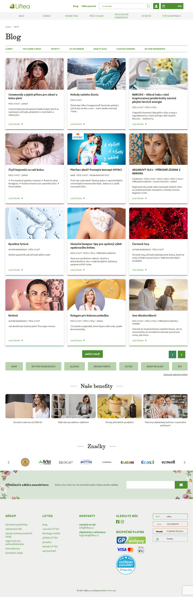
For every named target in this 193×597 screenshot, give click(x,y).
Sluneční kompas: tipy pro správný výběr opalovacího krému (96, 245)
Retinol (13, 315)
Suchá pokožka (161, 181)
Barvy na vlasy (155, 366)
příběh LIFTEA (50, 537)
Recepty (55, 48)
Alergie (74, 366)
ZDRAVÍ (46, 15)
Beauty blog (100, 48)
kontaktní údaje (14, 553)
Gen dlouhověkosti (144, 315)
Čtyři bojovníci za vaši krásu (26, 169)
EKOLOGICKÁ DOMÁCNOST (121, 16)
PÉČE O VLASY (96, 15)
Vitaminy (136, 323)
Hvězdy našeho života (84, 94)
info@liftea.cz (86, 527)
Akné (72, 175)
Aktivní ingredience (155, 48)
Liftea (8, 27)
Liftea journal (88, 6)
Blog (75, 6)
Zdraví (24, 103)
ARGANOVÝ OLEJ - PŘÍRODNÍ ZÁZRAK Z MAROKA (156, 171)
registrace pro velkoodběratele (14, 542)
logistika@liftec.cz (89, 535)
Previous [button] (8, 462)
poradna (46, 542)
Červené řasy (140, 244)
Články (9, 48)
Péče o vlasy (176, 179)
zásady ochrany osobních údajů (18, 535)
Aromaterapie (102, 366)
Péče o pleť (14, 103)
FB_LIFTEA (117, 522)
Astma (128, 366)
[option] (24, 462)
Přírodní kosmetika (142, 181)
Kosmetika (137, 179)
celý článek (14, 124)
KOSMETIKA (71, 15)
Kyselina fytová (18, 244)
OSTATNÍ (146, 15)
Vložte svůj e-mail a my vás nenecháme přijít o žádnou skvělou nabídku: (86, 484)
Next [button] (185, 462)
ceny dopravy (12, 548)
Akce (21, 15)
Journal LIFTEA (50, 529)
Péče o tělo (151, 107)
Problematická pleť (99, 175)
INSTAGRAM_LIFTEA (122, 522)
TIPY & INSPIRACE (171, 15)
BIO (180, 366)
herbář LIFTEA (50, 546)
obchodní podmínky (16, 524)
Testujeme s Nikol (31, 48)
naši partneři (49, 551)
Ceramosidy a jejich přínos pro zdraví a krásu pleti (32, 96)
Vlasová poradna (126, 48)
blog (44, 524)
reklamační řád (13, 529)
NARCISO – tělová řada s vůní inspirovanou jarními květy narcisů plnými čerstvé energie (154, 98)
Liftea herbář (76, 48)
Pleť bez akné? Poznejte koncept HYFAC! (96, 169)
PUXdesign (111, 590)
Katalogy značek (51, 533)
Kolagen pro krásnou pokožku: (89, 315)
